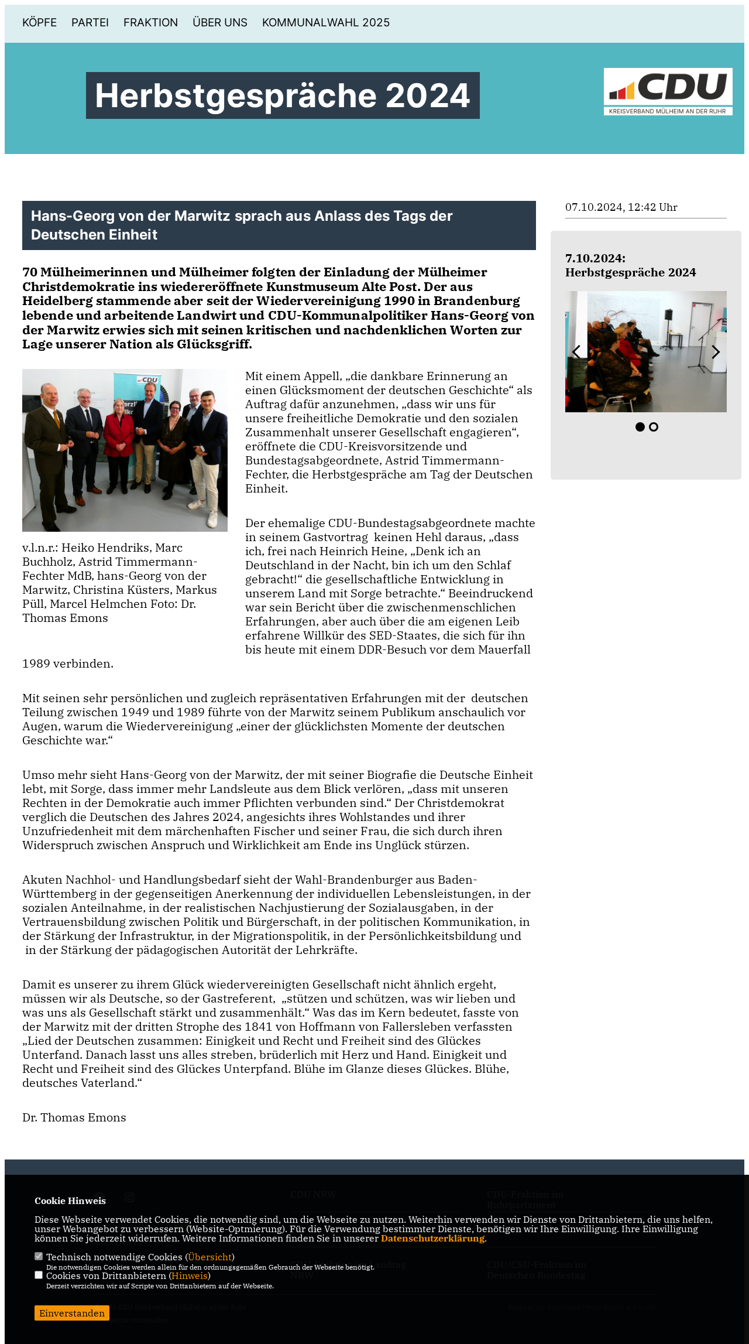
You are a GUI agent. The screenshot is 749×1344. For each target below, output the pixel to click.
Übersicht (210, 1257)
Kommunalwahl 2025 (326, 22)
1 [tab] (640, 427)
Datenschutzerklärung (433, 1238)
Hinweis (189, 1275)
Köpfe (39, 22)
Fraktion (150, 22)
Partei (90, 22)
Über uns (220, 22)
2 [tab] (653, 427)
